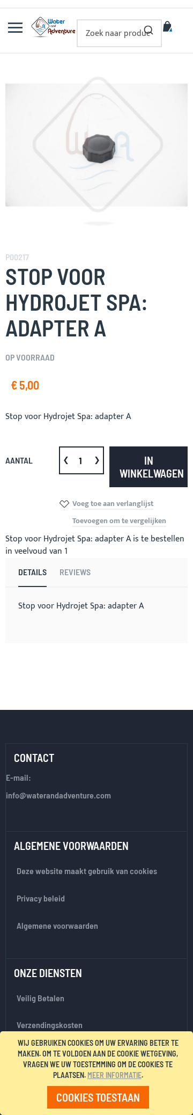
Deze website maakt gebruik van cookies (87, 870)
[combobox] (119, 33)
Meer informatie (114, 1075)
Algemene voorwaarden (57, 925)
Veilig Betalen (40, 998)
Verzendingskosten (50, 1024)
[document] (98, 1073)
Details (32, 572)
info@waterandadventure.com (58, 795)
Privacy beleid (41, 898)
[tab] (32, 572)
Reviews (75, 572)
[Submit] (148, 27)
